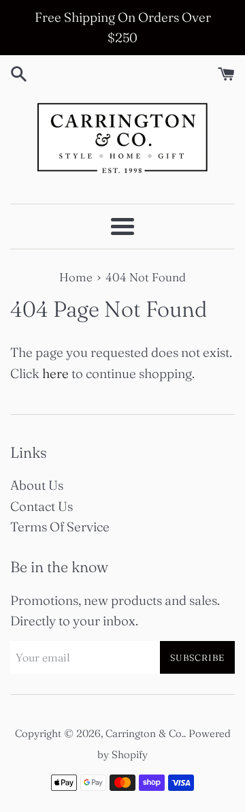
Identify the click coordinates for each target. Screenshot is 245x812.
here (55, 373)
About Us (36, 485)
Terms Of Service (60, 526)
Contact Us (41, 506)
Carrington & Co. (144, 733)
